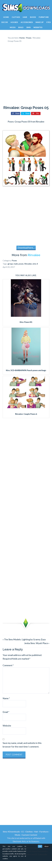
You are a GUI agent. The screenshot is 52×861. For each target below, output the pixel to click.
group (10, 263)
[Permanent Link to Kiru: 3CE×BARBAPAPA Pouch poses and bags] (26, 364)
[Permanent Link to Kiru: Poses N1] (26, 316)
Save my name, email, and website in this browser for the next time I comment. (22, 745)
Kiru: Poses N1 (26, 322)
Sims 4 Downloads (26, 8)
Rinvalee (34, 255)
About (46, 846)
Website (7, 725)
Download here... (26, 247)
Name (6, 698)
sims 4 (35, 263)
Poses (14, 260)
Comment (8, 665)
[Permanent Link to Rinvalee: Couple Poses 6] (26, 407)
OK (40, 846)
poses (21, 263)
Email (6, 712)
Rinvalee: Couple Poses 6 (26, 414)
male (16, 263)
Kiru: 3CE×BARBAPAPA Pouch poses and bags (26, 370)
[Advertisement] (26, 74)
